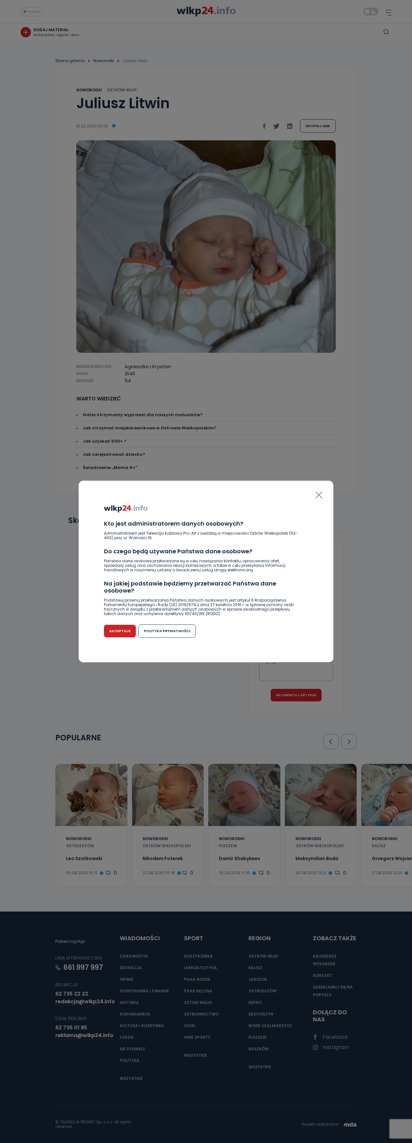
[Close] (319, 495)
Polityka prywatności (167, 630)
